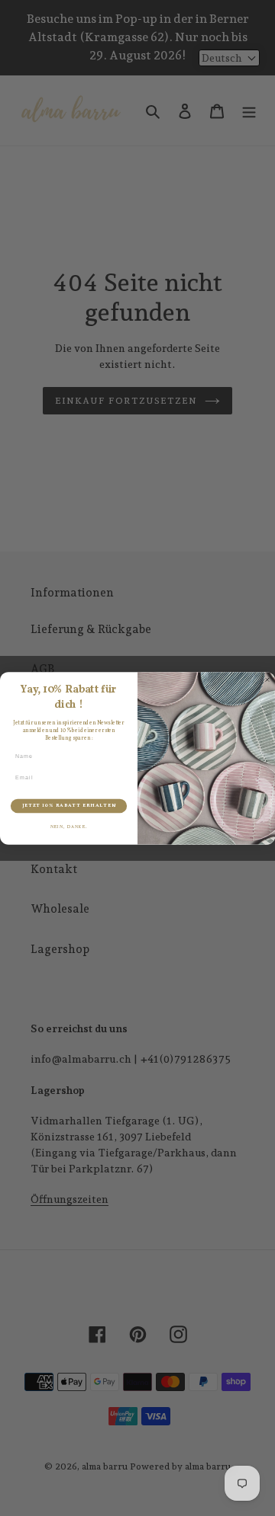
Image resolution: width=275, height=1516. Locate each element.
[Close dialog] (267, 679)
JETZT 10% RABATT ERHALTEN (68, 805)
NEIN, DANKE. (69, 826)
